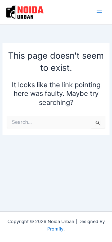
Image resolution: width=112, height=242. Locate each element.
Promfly (55, 229)
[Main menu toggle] (99, 12)
